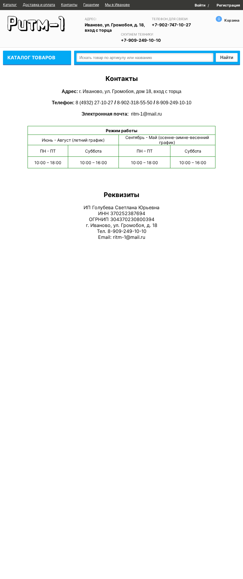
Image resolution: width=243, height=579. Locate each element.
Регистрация (228, 5)
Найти (226, 57)
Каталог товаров (31, 57)
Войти (200, 5)
